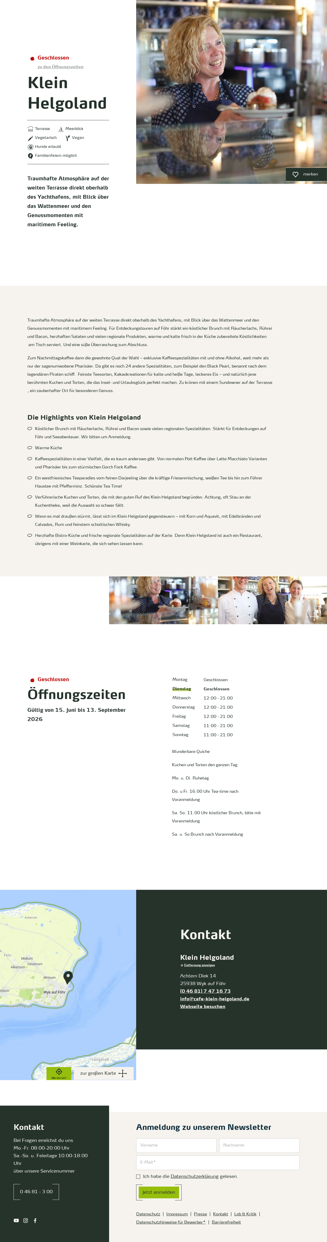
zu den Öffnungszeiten (61, 67)
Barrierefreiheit (226, 1223)
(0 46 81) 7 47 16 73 (205, 991)
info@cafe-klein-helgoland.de (214, 999)
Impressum (177, 1214)
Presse (200, 1214)
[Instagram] (25, 1220)
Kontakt (220, 1214)
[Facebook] (35, 1220)
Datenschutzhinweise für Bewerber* (171, 1223)
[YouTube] (16, 1220)
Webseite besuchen (202, 1006)
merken (302, 175)
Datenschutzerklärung (195, 1176)
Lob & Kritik (245, 1214)
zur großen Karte (98, 1073)
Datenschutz (148, 1214)
